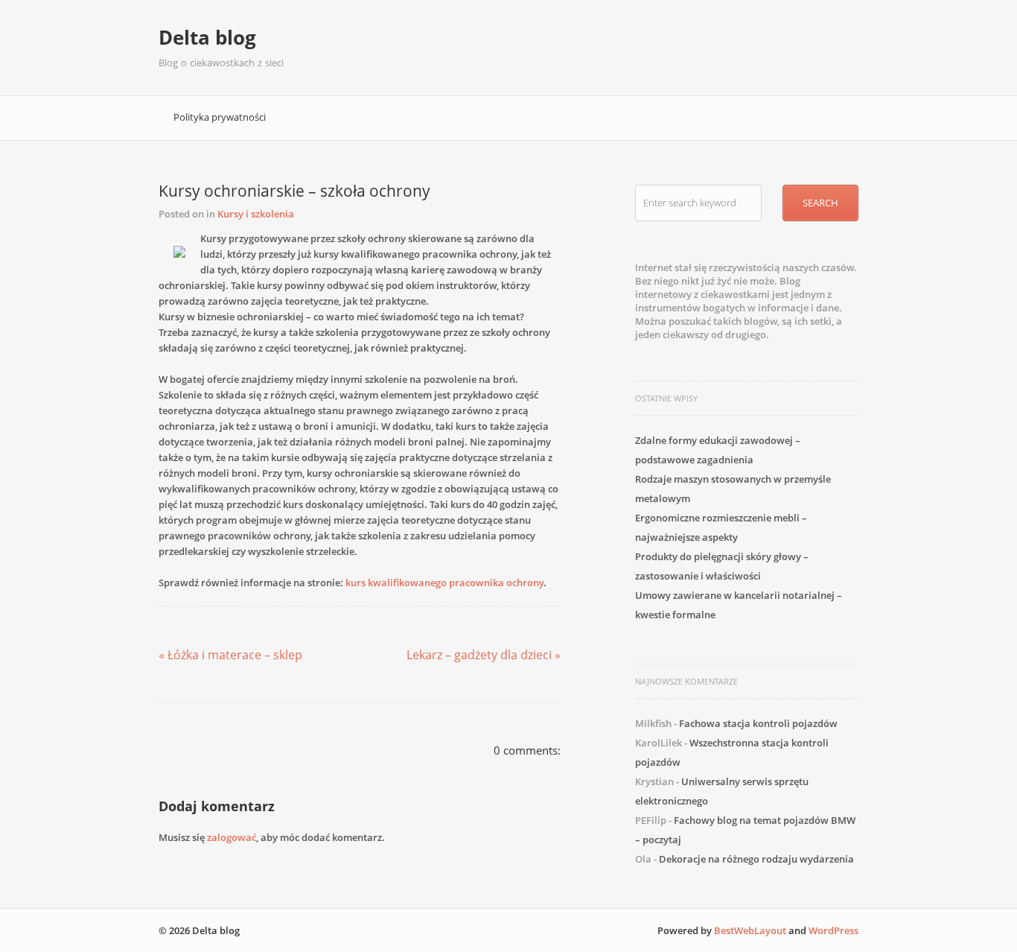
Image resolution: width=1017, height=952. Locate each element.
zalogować (231, 837)
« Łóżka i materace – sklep (230, 655)
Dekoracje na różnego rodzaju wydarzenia (756, 859)
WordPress (833, 930)
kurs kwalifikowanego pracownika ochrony (444, 582)
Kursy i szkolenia (255, 213)
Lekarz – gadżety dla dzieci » (484, 655)
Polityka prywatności (219, 117)
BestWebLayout (750, 930)
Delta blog (207, 37)
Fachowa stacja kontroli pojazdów (758, 723)
